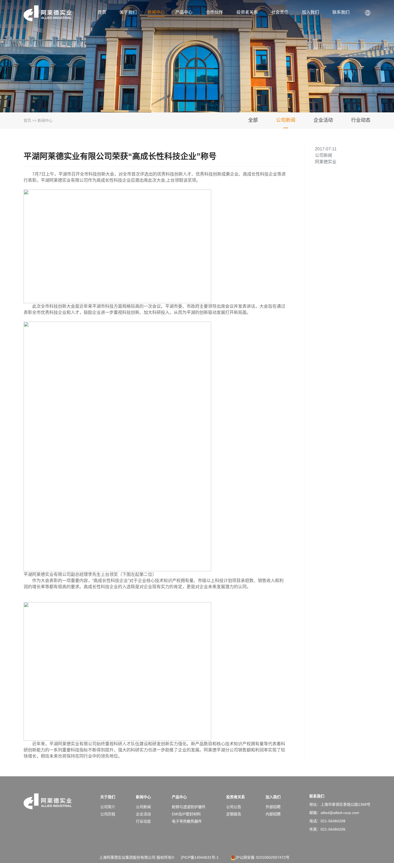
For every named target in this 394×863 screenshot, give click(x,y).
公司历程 (107, 814)
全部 (253, 120)
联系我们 (341, 12)
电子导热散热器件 (187, 821)
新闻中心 (156, 12)
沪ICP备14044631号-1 (200, 857)
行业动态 (360, 120)
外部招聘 (273, 807)
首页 (102, 12)
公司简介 (107, 807)
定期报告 (233, 814)
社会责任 (279, 12)
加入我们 (310, 12)
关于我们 (128, 12)
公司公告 (233, 807)
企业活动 (323, 120)
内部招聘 (273, 814)
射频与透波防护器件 (189, 807)
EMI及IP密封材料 (186, 814)
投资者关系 (247, 12)
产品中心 (183, 12)
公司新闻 (285, 120)
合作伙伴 (214, 12)
